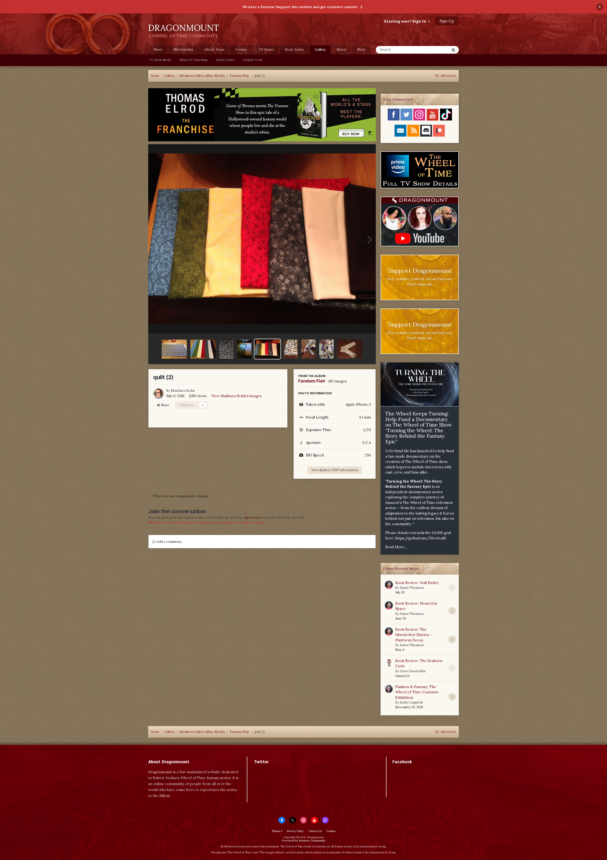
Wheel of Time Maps (193, 60)
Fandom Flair (312, 380)
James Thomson (412, 588)
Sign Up (447, 20)
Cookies (331, 831)
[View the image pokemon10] (326, 349)
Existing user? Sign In (406, 21)
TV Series (266, 49)
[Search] (453, 50)
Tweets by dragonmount (275, 770)
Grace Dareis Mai (412, 671)
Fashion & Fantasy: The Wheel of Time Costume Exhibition (417, 692)
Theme (276, 831)
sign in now (253, 517)
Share (164, 405)
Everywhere (434, 50)
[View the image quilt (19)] (203, 349)
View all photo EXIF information (334, 470)
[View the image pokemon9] (349, 349)
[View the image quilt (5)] (244, 349)
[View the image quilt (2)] (267, 349)
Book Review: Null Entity (417, 582)
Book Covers (225, 60)
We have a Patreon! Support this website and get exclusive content (300, 7)
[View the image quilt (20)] (174, 349)
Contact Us (315, 831)
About (341, 49)
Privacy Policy (295, 831)
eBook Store (214, 49)
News (158, 49)
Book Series (294, 49)
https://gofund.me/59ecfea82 (420, 538)
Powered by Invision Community (303, 840)
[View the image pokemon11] (308, 349)
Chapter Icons (252, 60)
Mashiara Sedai (183, 390)
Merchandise (183, 49)
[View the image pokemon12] (291, 349)
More (361, 49)
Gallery (320, 49)
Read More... (396, 547)
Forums (241, 49)
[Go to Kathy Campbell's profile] (389, 689)
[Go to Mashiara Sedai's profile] (158, 393)
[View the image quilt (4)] (226, 349)
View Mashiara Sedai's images (236, 396)
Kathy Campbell (411, 702)
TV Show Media (160, 60)
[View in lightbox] (262, 238)
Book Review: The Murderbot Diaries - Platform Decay (413, 634)
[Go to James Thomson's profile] (389, 585)
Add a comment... (169, 541)
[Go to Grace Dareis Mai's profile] (389, 663)
